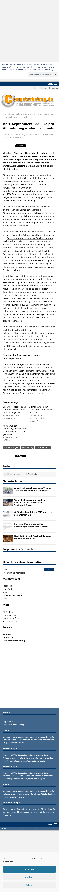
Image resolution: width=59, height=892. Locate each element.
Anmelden (8, 611)
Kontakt (44, 88)
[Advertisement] (29, 30)
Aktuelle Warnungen (44, 134)
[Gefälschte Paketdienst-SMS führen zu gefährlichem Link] (8, 516)
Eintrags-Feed (9, 615)
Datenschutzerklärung (44, 69)
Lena (5, 598)
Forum (21, 742)
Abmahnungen (11, 447)
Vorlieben (29, 885)
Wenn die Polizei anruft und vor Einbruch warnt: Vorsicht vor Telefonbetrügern (30, 502)
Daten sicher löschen (13, 595)
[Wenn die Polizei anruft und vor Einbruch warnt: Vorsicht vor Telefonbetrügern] (8, 504)
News (6, 137)
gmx (5, 592)
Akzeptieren (29, 869)
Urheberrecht (43, 447)
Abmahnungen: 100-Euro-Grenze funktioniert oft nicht (41, 409)
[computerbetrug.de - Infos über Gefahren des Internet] (29, 100)
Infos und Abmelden (16, 572)
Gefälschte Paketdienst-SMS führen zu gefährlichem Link (33, 513)
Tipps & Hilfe (15, 137)
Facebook (7, 585)
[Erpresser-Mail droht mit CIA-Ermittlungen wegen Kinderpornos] (8, 528)
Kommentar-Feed (11, 618)
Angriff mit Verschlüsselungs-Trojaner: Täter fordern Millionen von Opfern (33, 489)
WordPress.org (10, 621)
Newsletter (53, 88)
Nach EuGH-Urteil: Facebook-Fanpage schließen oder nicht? (32, 537)
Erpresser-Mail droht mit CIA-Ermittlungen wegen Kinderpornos (31, 525)
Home (36, 88)
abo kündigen (9, 589)
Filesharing (27, 447)
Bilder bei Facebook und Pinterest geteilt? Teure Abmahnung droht (14, 409)
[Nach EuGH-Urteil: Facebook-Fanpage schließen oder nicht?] (8, 540)
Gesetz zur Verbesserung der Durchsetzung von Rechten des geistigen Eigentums (28, 240)
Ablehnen (29, 877)
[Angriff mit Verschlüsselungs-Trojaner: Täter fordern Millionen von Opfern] (8, 492)
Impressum (8, 637)
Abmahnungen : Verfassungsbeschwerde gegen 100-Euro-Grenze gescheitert (14, 430)
